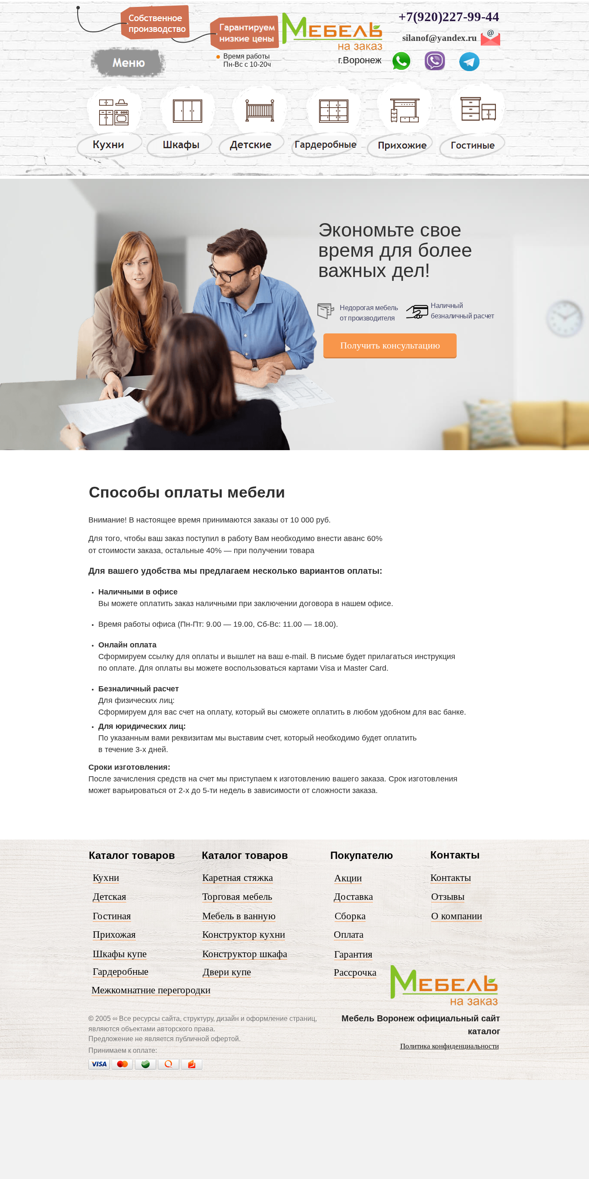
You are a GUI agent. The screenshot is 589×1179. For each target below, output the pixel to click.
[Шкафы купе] (181, 158)
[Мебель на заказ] (332, 50)
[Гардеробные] (326, 158)
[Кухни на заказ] (109, 158)
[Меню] (128, 78)
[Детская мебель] (253, 158)
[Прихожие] (401, 158)
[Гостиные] (472, 159)
